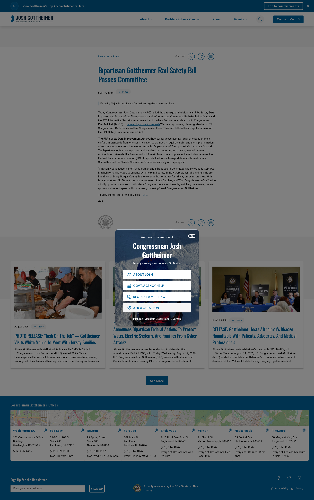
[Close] (192, 236)
